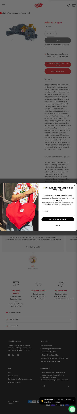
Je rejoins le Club (57, 219)
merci (58, 225)
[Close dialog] (75, 185)
